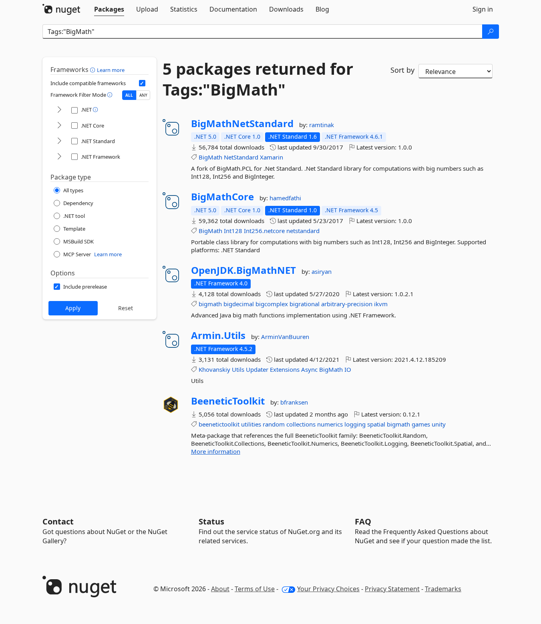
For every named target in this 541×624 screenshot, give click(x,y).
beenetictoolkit (219, 424)
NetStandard (241, 157)
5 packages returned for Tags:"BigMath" (258, 79)
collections (301, 424)
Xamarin (271, 157)
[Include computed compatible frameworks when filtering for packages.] (142, 83)
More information (215, 451)
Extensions (285, 369)
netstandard (303, 231)
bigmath (210, 304)
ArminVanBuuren (285, 337)
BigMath (210, 157)
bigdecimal (238, 304)
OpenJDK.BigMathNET (243, 270)
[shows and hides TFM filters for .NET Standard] (59, 141)
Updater (257, 369)
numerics (330, 424)
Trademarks (443, 588)
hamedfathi (285, 198)
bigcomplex (271, 304)
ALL (129, 95)
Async (309, 369)
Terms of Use (255, 588)
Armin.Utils (218, 335)
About (220, 588)
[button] (93, 69)
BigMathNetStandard (242, 123)
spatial (376, 424)
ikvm (381, 304)
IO (347, 369)
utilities (251, 424)
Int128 (233, 231)
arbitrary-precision (346, 304)
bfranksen (294, 402)
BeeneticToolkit (228, 401)
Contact (58, 521)
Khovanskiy (214, 369)
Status (211, 521)
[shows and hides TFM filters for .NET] (59, 110)
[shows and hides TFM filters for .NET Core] (59, 126)
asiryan (322, 271)
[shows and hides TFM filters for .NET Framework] (59, 157)
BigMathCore (222, 196)
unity (439, 424)
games (421, 424)
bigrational (305, 304)
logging (355, 424)
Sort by (402, 70)
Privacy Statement (392, 588)
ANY (143, 95)
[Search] (490, 31)
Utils (238, 369)
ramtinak (321, 125)
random (274, 424)
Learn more (111, 70)
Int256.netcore (264, 231)
